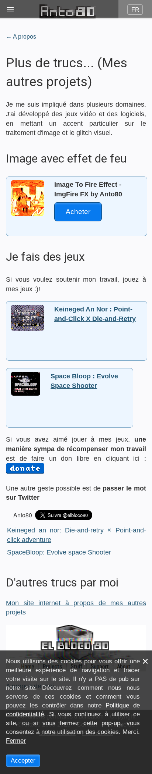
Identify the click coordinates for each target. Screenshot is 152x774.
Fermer (16, 740)
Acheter (78, 211)
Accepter (23, 760)
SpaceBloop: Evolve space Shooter (59, 552)
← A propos (21, 36)
